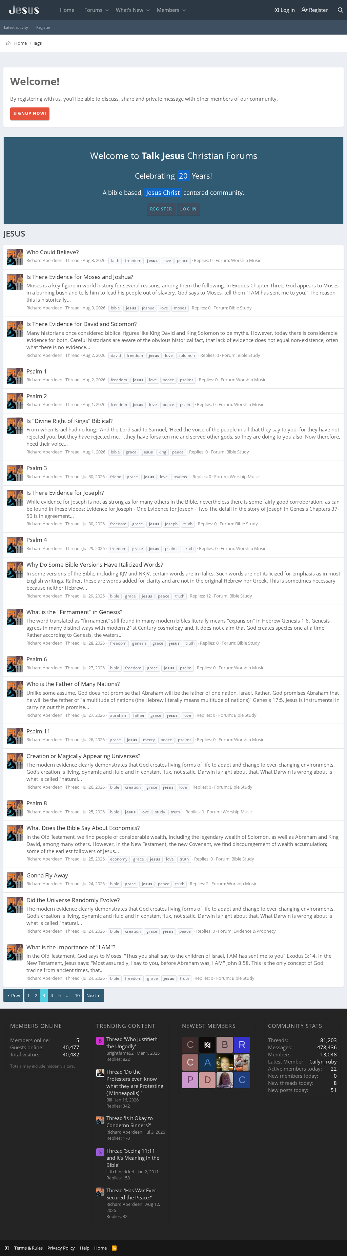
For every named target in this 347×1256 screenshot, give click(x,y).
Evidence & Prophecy (254, 931)
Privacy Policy (61, 1248)
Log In (188, 209)
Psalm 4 (36, 540)
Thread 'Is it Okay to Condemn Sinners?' (129, 1122)
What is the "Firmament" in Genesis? (74, 612)
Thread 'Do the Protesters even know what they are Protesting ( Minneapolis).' (134, 1082)
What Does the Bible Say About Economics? (83, 828)
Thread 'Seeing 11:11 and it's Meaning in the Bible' (132, 1157)
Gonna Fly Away (47, 875)
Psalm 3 (36, 468)
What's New (129, 9)
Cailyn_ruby (323, 1061)
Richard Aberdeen (44, 260)
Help (84, 1248)
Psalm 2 (36, 396)
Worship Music (246, 260)
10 (77, 995)
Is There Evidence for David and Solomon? (81, 324)
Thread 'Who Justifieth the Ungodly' (132, 1043)
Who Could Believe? (52, 252)
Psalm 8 (36, 803)
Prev (15, 995)
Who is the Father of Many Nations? (73, 684)
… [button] (67, 995)
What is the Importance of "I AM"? (70, 947)
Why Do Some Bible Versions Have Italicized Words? (94, 564)
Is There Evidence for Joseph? (65, 493)
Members (168, 9)
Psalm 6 (36, 659)
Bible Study (240, 308)
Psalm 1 (36, 371)
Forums (93, 9)
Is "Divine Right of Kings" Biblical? (69, 421)
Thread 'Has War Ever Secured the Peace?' (131, 1194)
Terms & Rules (28, 1248)
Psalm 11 (38, 731)
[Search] (340, 10)
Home (67, 9)
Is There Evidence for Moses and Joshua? (79, 277)
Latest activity (16, 27)
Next (91, 995)
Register (43, 27)
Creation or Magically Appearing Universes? (83, 756)
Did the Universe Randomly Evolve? (73, 900)
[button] (107, 10)
